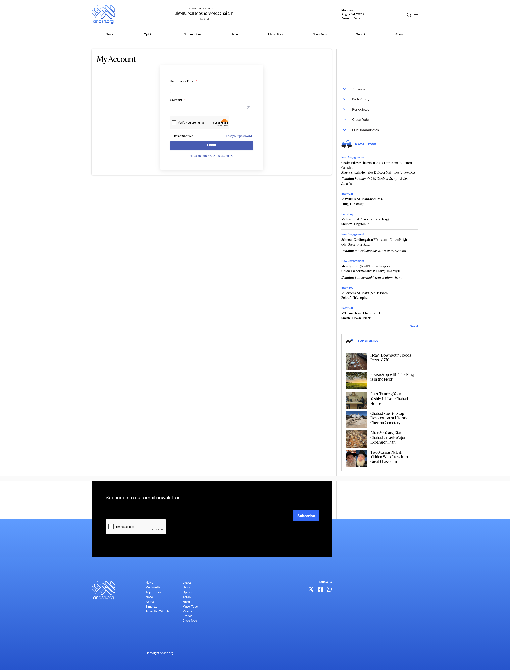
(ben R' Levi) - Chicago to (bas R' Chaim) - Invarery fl (370, 268)
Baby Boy (347, 214)
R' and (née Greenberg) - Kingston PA (365, 221)
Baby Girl (347, 194)
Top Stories (153, 592)
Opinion (149, 35)
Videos (187, 611)
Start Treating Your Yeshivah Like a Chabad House (389, 398)
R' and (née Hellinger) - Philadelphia (364, 295)
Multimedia (153, 588)
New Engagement (352, 158)
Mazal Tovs (275, 35)
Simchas (151, 607)
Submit (361, 35)
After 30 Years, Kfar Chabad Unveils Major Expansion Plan (388, 437)
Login (211, 145)
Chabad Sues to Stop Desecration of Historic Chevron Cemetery (389, 418)
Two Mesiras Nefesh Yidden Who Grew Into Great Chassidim (389, 456)
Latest (187, 583)
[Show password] (248, 107)
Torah (110, 35)
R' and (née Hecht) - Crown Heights (363, 315)
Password (177, 99)
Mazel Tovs (190, 607)
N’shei (234, 35)
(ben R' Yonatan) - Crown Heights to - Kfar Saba (377, 242)
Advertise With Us (157, 611)
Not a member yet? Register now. (211, 156)
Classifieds (320, 35)
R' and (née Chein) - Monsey (362, 201)
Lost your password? (240, 136)
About (399, 35)
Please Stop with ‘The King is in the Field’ (392, 377)
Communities (192, 35)
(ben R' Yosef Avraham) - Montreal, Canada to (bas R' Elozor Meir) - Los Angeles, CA (378, 168)
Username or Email (184, 81)
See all (414, 326)
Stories (187, 616)
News (149, 583)
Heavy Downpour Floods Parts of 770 (390, 357)
